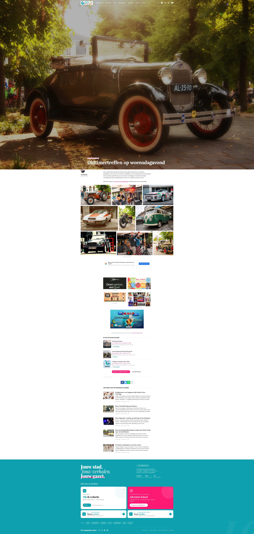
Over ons (144, 3)
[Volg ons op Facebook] (165, 3)
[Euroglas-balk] (114, 283)
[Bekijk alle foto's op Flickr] (162, 3)
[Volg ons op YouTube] (172, 3)
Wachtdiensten (122, 3)
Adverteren (130, 3)
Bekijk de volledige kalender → (121, 371)
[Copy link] (131, 382)
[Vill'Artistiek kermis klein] (114, 297)
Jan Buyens (84, 174)
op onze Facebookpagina (121, 181)
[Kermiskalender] (139, 299)
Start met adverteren (137, 333)
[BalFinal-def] (139, 283)
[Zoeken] (158, 3)
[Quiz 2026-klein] (127, 319)
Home (88, 522)
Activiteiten (108, 3)
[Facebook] (99, 530)
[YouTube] (105, 530)
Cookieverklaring (152, 530)
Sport (124, 522)
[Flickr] (107, 530)
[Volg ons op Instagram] (168, 3)
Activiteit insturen (136, 371)
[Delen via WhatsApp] (128, 382)
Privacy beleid (145, 530)
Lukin (172, 530)
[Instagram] (102, 530)
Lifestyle (137, 3)
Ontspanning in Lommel (93, 158)
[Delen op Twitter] (125, 382)
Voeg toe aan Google (144, 263)
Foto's (114, 3)
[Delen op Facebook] (122, 382)
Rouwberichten (100, 3)
